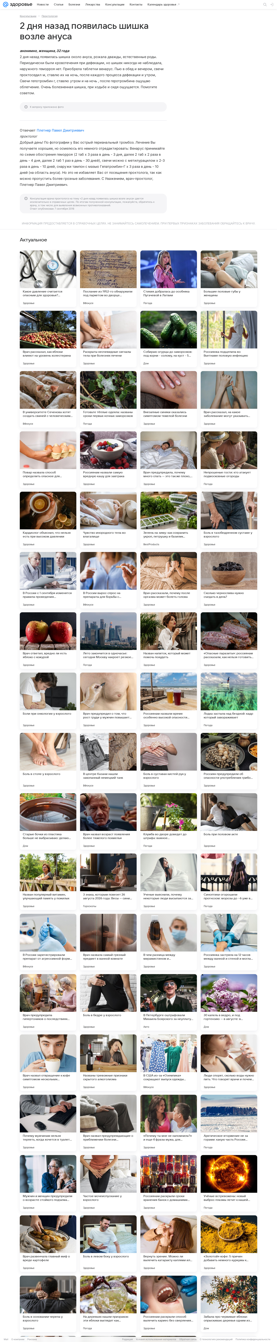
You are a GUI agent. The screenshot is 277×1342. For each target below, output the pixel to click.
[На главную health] (20, 4)
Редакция (127, 1339)
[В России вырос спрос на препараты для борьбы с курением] (108, 580)
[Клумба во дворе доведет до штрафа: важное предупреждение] (168, 821)
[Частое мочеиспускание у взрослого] (108, 1183)
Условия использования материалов (156, 1339)
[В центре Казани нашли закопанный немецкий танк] (108, 761)
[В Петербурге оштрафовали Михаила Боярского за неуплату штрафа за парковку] (168, 1002)
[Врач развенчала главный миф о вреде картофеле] (48, 1243)
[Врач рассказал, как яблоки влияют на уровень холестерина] (48, 339)
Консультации (28, 16)
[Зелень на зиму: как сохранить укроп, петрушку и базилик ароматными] (168, 520)
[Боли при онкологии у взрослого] (48, 701)
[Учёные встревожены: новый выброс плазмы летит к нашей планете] (229, 1183)
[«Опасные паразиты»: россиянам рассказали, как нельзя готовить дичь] (229, 640)
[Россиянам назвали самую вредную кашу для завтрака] (108, 459)
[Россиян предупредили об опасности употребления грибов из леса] (229, 761)
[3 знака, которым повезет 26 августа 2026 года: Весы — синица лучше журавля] (108, 882)
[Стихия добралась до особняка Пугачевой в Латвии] (168, 278)
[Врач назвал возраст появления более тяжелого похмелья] (108, 821)
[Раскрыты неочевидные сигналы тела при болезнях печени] (108, 339)
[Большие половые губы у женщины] (229, 278)
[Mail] (5, 4)
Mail (6, 1339)
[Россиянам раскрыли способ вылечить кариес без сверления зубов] (168, 1304)
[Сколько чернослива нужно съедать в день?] (229, 580)
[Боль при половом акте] (229, 821)
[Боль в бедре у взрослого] (108, 1002)
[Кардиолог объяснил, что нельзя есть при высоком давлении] (48, 520)
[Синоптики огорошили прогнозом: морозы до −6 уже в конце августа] (229, 882)
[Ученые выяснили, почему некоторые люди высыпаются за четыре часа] (168, 882)
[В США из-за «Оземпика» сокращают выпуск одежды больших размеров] (168, 1062)
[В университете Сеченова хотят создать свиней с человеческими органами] (48, 399)
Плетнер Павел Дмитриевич (60, 130)
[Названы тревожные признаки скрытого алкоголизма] (108, 1062)
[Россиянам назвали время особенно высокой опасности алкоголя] (168, 701)
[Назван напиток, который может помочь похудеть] (168, 640)
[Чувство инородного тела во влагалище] (108, 520)
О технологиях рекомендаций (216, 1339)
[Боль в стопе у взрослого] (48, 761)
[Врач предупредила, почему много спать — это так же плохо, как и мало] (168, 459)
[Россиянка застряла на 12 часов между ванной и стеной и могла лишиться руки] (229, 942)
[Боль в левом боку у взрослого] (108, 1243)
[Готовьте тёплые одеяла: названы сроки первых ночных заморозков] (108, 399)
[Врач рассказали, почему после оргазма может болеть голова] (168, 580)
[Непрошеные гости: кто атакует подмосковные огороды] (229, 459)
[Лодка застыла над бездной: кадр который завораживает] (229, 701)
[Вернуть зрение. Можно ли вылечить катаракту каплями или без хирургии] (168, 1243)
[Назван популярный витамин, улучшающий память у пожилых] (48, 882)
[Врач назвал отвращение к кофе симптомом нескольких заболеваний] (48, 1062)
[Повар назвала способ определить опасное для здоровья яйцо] (48, 459)
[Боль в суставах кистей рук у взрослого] (168, 761)
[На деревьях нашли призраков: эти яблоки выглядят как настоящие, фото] (108, 1304)
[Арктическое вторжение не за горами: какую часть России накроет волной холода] (229, 1123)
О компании (17, 1339)
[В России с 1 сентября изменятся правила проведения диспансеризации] (48, 580)
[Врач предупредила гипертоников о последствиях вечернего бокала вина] (48, 1002)
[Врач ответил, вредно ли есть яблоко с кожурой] (48, 640)
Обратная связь (188, 1339)
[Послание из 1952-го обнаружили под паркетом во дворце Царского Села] (108, 278)
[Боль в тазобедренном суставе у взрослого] (229, 520)
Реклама (32, 1339)
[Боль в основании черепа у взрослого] (48, 1304)
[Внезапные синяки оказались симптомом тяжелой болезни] (168, 399)
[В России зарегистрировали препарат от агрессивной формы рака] (48, 942)
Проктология (49, 16)
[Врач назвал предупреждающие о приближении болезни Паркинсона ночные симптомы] (108, 1123)
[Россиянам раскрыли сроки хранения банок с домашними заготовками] (168, 1183)
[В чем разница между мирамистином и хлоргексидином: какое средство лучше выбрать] (168, 942)
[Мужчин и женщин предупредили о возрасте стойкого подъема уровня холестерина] (48, 1183)
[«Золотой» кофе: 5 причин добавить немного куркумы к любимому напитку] (229, 1243)
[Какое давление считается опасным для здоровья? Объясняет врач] (48, 278)
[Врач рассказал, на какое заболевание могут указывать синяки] (229, 399)
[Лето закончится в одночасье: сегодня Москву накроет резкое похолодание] (108, 640)
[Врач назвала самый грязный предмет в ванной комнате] (108, 942)
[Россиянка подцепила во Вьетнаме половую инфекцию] (229, 339)
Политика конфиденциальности (253, 1339)
